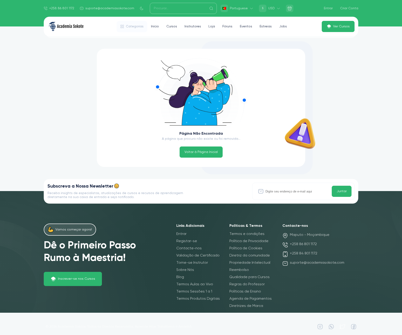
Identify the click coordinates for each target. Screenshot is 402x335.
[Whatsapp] (331, 326)
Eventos (246, 26)
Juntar (342, 191)
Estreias (266, 26)
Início (155, 26)
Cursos (171, 26)
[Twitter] (342, 326)
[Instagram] (320, 326)
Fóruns (227, 26)
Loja (211, 26)
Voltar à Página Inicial (201, 152)
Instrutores (192, 26)
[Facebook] (353, 326)
